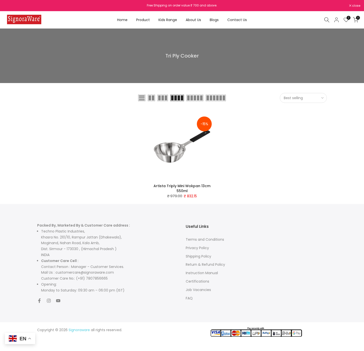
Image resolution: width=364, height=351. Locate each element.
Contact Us (237, 19)
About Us (193, 19)
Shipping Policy (198, 256)
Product (143, 19)
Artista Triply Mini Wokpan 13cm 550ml (182, 188)
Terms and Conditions (205, 239)
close (10, 5)
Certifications (197, 281)
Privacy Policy (197, 247)
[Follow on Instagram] (49, 301)
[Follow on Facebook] (39, 301)
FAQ (189, 298)
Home (122, 19)
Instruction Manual (202, 272)
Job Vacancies (198, 289)
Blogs (214, 19)
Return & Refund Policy (205, 264)
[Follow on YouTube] (58, 301)
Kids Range (167, 19)
